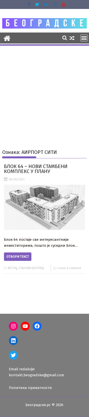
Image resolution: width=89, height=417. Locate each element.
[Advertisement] (44, 93)
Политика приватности (30, 387)
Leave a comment (69, 268)
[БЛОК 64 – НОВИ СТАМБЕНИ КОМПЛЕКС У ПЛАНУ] (44, 207)
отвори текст (17, 256)
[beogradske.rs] (7, 37)
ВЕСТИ (12, 268)
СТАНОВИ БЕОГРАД (31, 268)
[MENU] (84, 38)
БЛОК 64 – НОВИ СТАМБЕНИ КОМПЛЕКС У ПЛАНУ (35, 168)
